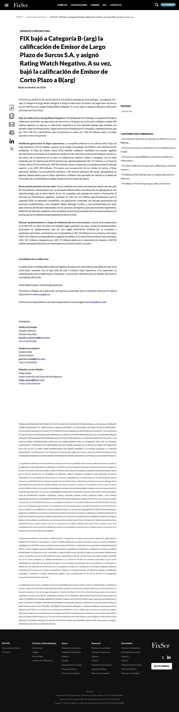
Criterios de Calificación (42, 660)
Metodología (37, 656)
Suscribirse (168, 4)
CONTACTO (116, 5)
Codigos (35, 652)
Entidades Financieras (71, 652)
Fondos (65, 660)
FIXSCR (19, 17)
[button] (62, 5)
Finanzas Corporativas (71, 648)
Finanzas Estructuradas (72, 665)
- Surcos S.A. (126, 111)
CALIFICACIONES (79, 5)
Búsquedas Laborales (11, 648)
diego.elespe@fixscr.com (31, 380)
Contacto (6, 652)
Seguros (65, 656)
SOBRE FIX (62, 5)
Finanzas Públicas (69, 669)
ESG (105, 5)
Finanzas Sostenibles (71, 673)
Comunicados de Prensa (36, 17)
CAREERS (94, 5)
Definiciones (37, 648)
